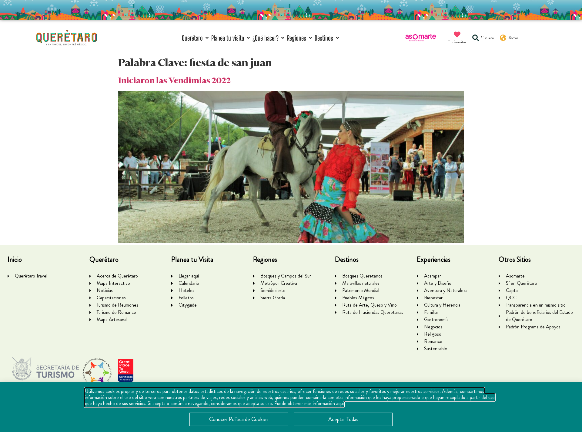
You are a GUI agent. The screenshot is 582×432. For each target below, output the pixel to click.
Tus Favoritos (457, 42)
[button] (196, 38)
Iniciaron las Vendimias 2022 (174, 80)
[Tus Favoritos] (457, 34)
